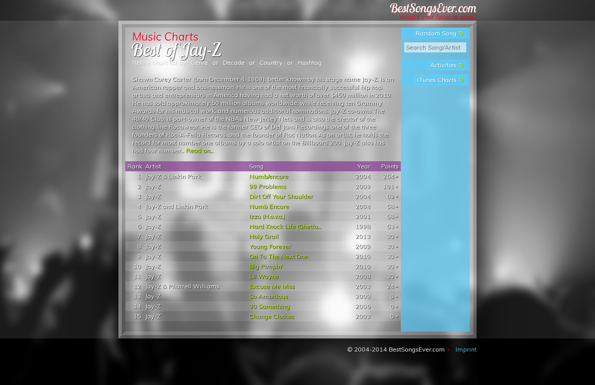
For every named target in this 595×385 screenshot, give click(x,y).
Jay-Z (153, 186)
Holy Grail (264, 236)
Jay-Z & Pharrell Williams (182, 286)
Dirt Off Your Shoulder (281, 196)
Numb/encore (268, 176)
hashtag (310, 63)
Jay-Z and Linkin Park (176, 206)
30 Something (269, 306)
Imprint (466, 349)
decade (234, 63)
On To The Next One (278, 256)
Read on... (199, 150)
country (271, 63)
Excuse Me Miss (272, 286)
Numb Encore (269, 206)
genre (199, 63)
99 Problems (267, 186)
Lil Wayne (264, 276)
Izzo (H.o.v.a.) (267, 216)
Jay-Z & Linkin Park (173, 176)
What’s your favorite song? (438, 17)
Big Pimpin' (266, 266)
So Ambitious (268, 296)
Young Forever (270, 246)
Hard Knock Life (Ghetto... (285, 226)
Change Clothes (271, 316)
